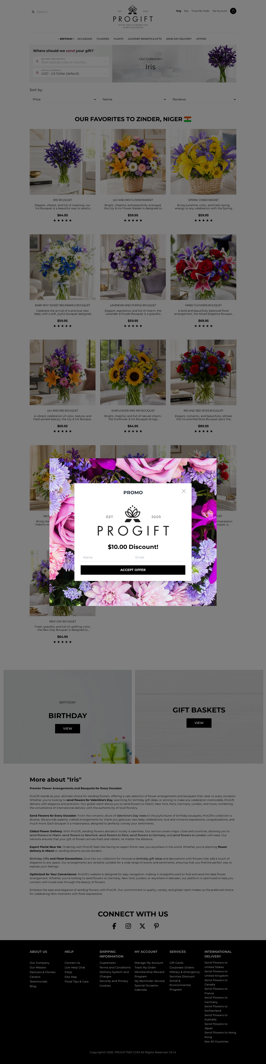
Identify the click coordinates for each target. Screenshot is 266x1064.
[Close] (183, 491)
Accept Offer (133, 570)
